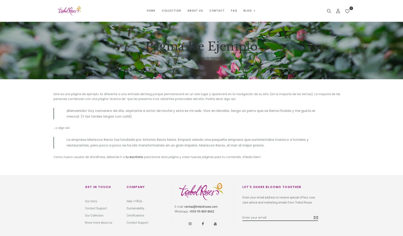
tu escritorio (134, 157)
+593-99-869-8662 (201, 211)
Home (185, 58)
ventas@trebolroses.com (201, 206)
